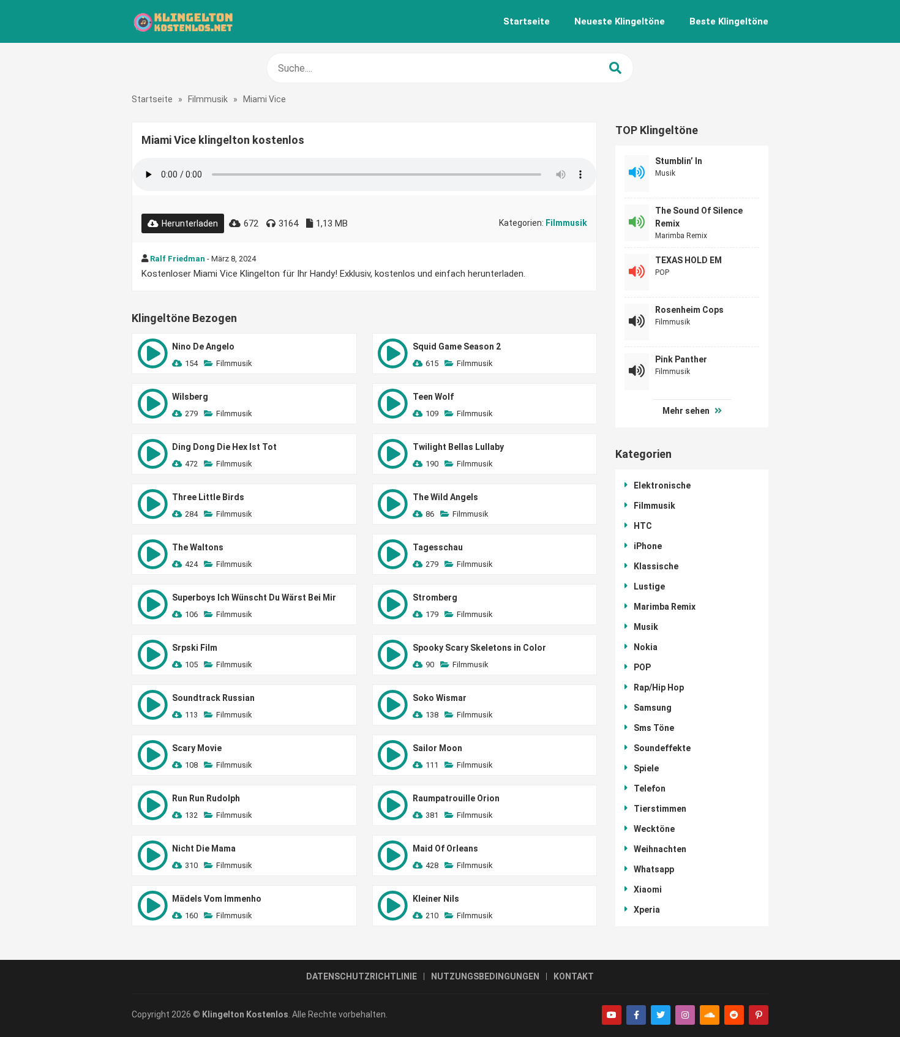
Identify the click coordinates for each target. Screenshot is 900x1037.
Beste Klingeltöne (728, 21)
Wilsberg (190, 397)
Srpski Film (194, 648)
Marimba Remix (681, 235)
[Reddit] (734, 1015)
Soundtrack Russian (213, 698)
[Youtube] (611, 1015)
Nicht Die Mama (204, 848)
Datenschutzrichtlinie (361, 976)
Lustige (649, 586)
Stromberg (435, 597)
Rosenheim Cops (689, 310)
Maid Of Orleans (445, 848)
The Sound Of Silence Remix (699, 217)
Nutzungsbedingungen (485, 976)
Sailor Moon (437, 748)
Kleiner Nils (436, 899)
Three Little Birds (208, 497)
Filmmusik (208, 99)
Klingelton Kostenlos (245, 1014)
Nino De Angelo (203, 346)
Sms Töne (654, 728)
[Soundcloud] (709, 1015)
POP (662, 272)
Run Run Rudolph (206, 798)
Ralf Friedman (177, 258)
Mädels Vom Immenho (216, 899)
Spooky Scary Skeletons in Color (479, 648)
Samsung (653, 708)
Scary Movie (197, 748)
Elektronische (662, 485)
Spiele (646, 768)
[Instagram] (685, 1015)
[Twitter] (660, 1015)
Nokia (646, 647)
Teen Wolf (433, 397)
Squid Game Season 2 (457, 346)
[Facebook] (636, 1015)
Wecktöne (654, 829)
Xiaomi (648, 889)
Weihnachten (660, 849)
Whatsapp (654, 869)
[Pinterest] (758, 1015)
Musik (665, 173)
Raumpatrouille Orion (456, 798)
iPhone (648, 546)
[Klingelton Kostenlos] (183, 21)
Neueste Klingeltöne (619, 21)
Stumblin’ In (678, 161)
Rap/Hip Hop (659, 687)
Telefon (650, 788)
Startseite (526, 21)
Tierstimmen (660, 809)
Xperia (647, 910)
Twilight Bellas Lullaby (458, 447)
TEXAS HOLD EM (688, 260)
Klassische (656, 566)
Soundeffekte (662, 748)
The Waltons (197, 547)
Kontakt (573, 976)
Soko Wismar (440, 698)
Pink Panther (681, 359)
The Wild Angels (445, 497)
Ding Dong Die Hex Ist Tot (224, 447)
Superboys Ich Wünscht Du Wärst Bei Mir (254, 597)
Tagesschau (438, 547)
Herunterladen (190, 223)
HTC (643, 526)
